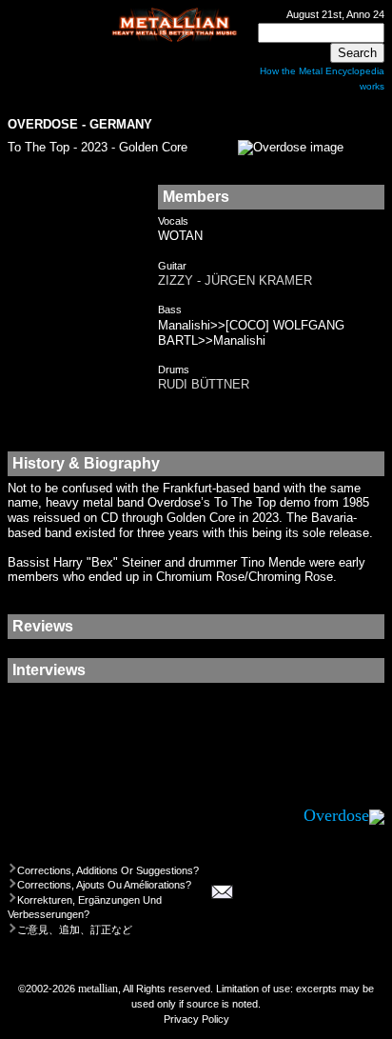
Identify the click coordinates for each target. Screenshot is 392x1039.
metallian (98, 988)
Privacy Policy (196, 1019)
